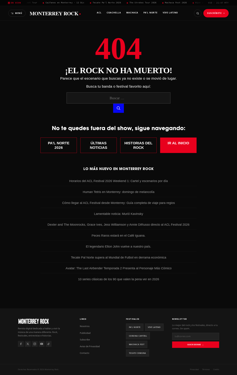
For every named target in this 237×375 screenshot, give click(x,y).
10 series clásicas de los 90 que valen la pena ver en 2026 (118, 279)
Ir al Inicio (178, 143)
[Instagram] (35, 344)
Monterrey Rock (55, 13)
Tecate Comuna (137, 353)
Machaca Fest (137, 344)
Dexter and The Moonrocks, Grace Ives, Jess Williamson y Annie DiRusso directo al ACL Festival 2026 (118, 224)
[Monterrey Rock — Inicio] (45, 321)
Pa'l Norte (135, 327)
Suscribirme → (195, 344)
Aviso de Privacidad (90, 346)
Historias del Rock (138, 145)
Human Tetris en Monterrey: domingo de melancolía (118, 192)
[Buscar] (197, 13)
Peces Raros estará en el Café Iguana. (118, 235)
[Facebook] (21, 344)
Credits (216, 369)
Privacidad (194, 369)
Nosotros (85, 326)
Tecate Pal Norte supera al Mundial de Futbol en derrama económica (118, 257)
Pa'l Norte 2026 (58, 145)
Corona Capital (138, 335)
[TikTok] (49, 344)
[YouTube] (42, 344)
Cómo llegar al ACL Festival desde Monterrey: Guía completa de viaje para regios (118, 203)
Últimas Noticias (98, 145)
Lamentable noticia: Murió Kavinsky (118, 214)
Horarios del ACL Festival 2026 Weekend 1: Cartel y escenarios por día (118, 181)
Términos (206, 369)
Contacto (84, 352)
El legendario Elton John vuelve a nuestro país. (118, 246)
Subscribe (85, 339)
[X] (28, 344)
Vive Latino (154, 327)
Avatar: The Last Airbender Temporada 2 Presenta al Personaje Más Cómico (119, 268)
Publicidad (85, 332)
